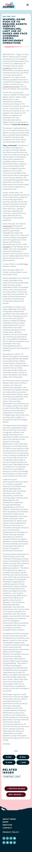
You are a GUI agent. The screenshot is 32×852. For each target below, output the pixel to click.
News (5, 822)
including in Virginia (11, 87)
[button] (9, 757)
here (26, 264)
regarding (7, 247)
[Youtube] (14, 838)
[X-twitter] (7, 838)
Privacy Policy (11, 832)
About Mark (9, 819)
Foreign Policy (8, 776)
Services (7, 825)
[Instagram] (10, 838)
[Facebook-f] (3, 838)
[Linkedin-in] (3, 842)
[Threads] (14, 842)
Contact (7, 828)
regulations (7, 68)
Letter (18, 776)
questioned (7, 226)
